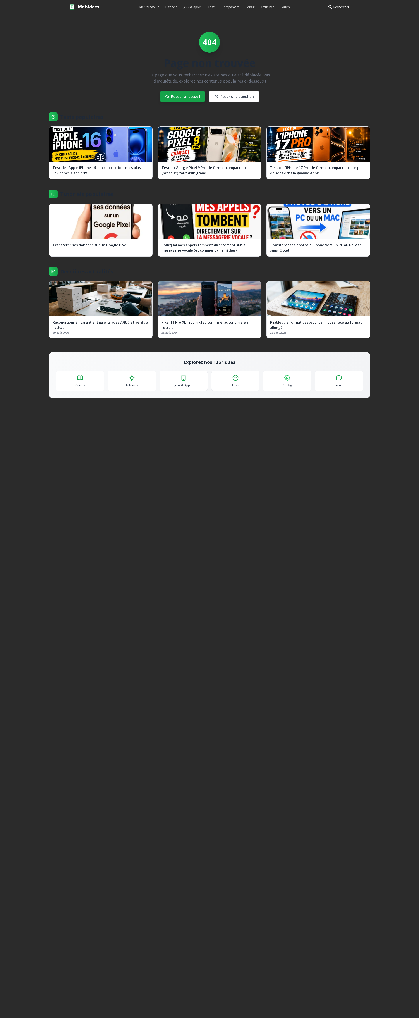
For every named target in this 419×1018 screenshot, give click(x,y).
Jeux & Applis (192, 7)
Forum (285, 7)
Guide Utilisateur (147, 7)
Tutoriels (171, 7)
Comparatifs (230, 7)
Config (249, 7)
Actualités (267, 7)
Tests (212, 7)
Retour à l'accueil (185, 96)
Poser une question (237, 96)
